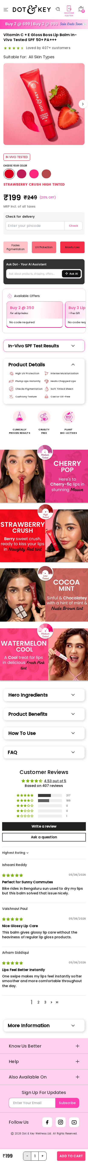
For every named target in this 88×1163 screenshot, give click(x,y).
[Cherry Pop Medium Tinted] (21, 173)
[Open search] (58, 9)
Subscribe (67, 1103)
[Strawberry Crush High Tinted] (9, 173)
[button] (25, 795)
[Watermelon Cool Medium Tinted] (34, 173)
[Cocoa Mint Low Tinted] (46, 173)
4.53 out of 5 (55, 780)
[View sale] (44, 24)
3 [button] (45, 1002)
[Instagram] (61, 1122)
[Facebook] (47, 1122)
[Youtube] (74, 1122)
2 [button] (38, 1002)
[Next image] (83, 104)
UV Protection (44, 247)
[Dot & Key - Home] (31, 9)
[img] (12, 875)
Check (73, 226)
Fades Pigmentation (16, 247)
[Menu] (5, 9)
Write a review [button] (44, 826)
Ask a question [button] (44, 837)
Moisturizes (72, 247)
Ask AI (73, 273)
